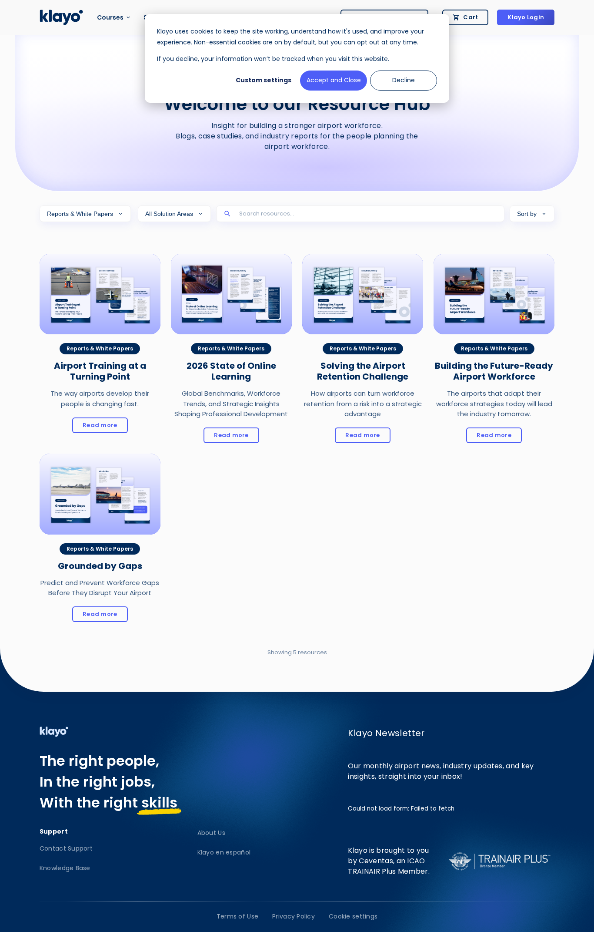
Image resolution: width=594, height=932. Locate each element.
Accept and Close (334, 80)
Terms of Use (237, 916)
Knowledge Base (65, 868)
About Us (211, 832)
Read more (105, 426)
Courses (110, 17)
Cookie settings (353, 916)
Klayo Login (525, 17)
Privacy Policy (293, 916)
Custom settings (263, 80)
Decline (403, 80)
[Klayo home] (61, 17)
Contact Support (66, 848)
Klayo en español (223, 852)
